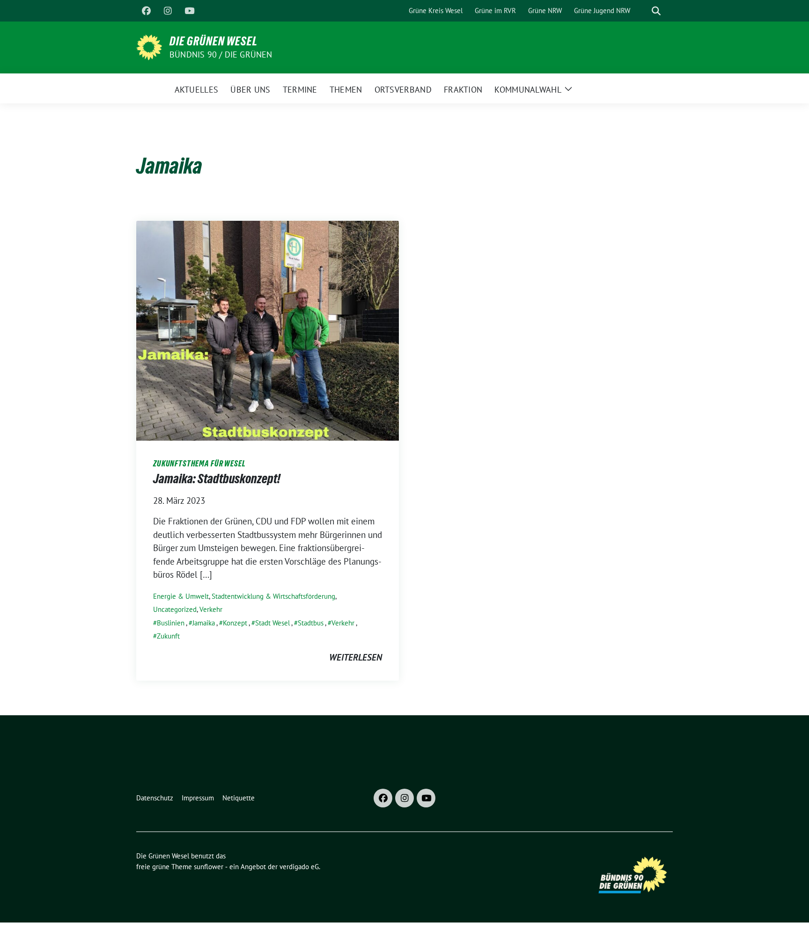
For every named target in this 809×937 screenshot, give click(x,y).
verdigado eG (299, 866)
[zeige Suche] (656, 11)
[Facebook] (146, 10)
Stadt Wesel (272, 622)
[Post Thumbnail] (267, 329)
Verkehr (210, 609)
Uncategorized (175, 609)
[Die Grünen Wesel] (149, 46)
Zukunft (168, 636)
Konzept (235, 622)
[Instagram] (167, 10)
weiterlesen (355, 657)
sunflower (208, 866)
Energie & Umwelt (181, 596)
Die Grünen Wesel (213, 41)
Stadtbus (311, 622)
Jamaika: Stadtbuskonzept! (216, 478)
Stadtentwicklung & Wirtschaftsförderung (273, 596)
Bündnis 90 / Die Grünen (220, 54)
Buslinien (170, 622)
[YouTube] (189, 10)
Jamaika (203, 622)
